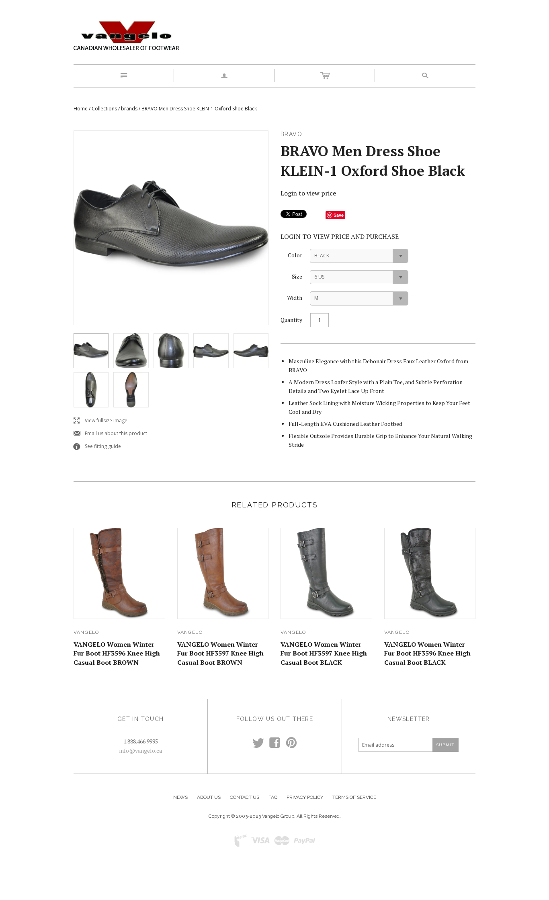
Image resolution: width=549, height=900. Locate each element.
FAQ (272, 797)
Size (297, 276)
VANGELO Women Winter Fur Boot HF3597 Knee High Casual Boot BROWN (220, 653)
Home (81, 108)
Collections (104, 108)
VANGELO (86, 632)
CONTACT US (244, 797)
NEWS (180, 797)
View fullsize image (100, 420)
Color (295, 255)
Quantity (291, 320)
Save (339, 215)
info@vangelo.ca (140, 750)
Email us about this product (110, 433)
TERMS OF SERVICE (354, 797)
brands (129, 108)
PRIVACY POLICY (305, 797)
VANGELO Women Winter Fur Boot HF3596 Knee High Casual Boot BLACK (427, 653)
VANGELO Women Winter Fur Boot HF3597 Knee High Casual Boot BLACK (324, 653)
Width (294, 297)
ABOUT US (209, 797)
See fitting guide (97, 446)
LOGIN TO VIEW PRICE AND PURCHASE (340, 236)
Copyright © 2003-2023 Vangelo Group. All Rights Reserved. (275, 816)
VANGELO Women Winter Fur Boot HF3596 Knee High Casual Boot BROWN (117, 653)
